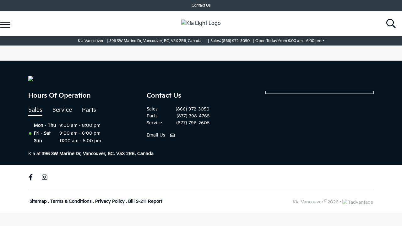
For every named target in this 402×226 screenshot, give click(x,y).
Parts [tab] (89, 110)
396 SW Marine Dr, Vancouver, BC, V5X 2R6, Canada (155, 41)
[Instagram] (44, 177)
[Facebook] (31, 177)
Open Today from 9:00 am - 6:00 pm (288, 41)
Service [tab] (62, 110)
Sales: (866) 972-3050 (230, 41)
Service (18, 14)
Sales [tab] (35, 110)
